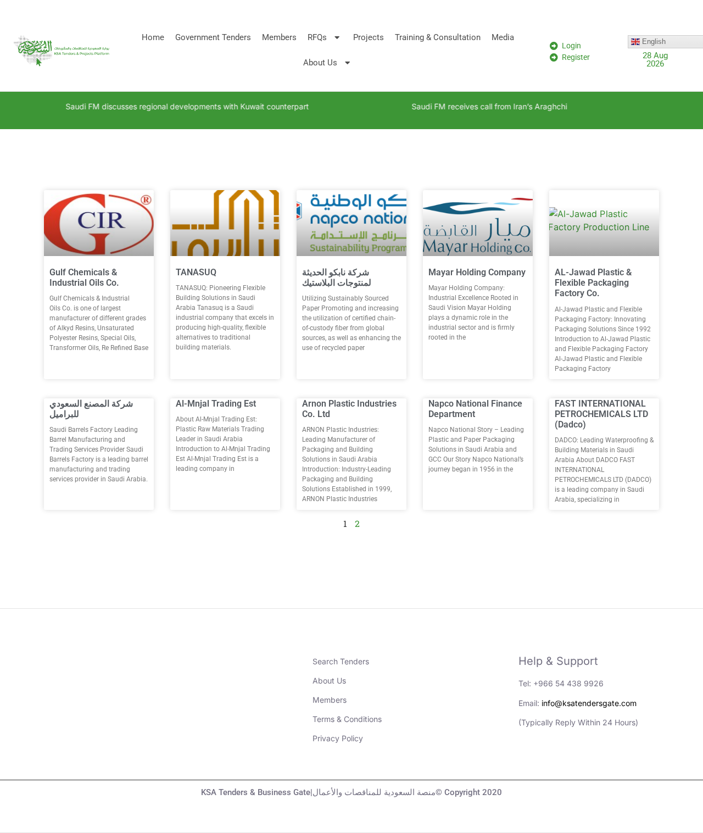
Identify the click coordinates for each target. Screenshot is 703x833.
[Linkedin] (532, 760)
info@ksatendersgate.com (589, 703)
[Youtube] (562, 760)
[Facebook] (623, 760)
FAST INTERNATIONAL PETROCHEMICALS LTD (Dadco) (601, 414)
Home (153, 37)
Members (279, 37)
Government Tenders (213, 37)
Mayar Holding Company (477, 272)
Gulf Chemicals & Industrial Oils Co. (84, 277)
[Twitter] (592, 760)
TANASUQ (196, 272)
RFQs (317, 37)
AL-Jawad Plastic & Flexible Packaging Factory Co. (593, 282)
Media (503, 37)
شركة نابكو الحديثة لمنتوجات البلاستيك (336, 277)
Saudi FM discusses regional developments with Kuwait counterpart (171, 106)
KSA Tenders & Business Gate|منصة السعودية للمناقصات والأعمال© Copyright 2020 (351, 792)
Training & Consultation (438, 37)
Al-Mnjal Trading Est (216, 403)
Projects (368, 37)
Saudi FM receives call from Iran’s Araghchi (473, 106)
